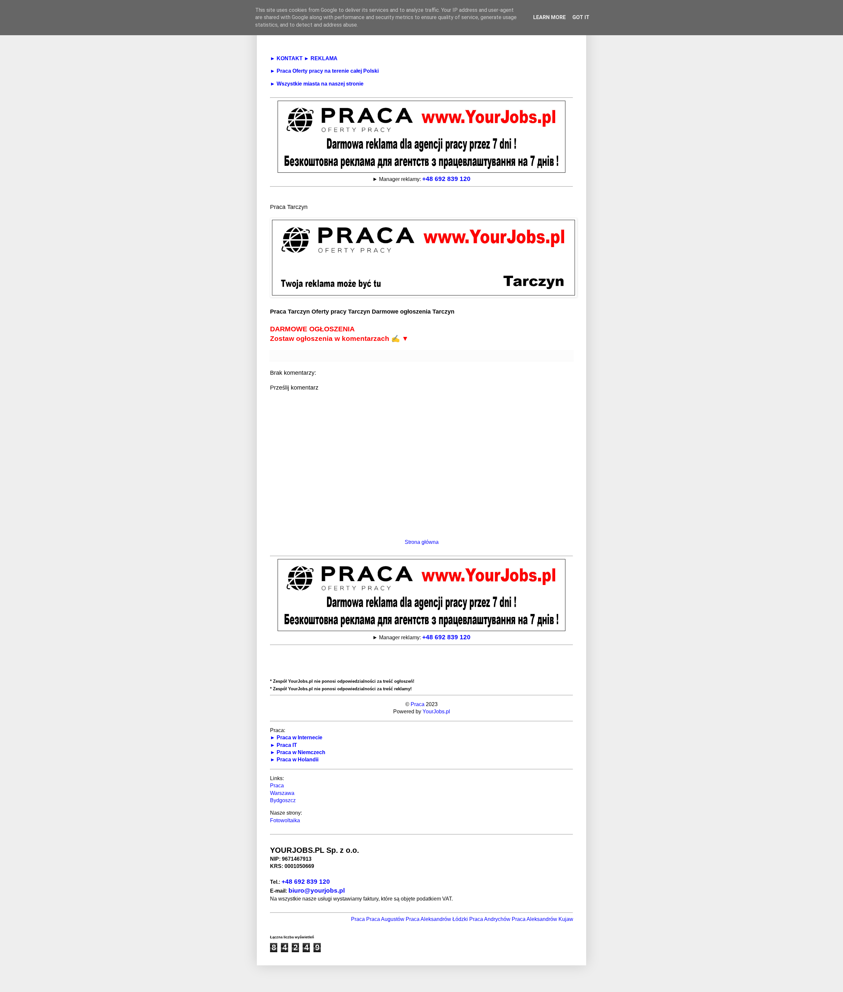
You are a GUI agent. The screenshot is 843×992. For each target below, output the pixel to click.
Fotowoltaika (285, 820)
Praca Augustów (365, 919)
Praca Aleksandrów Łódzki (416, 919)
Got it (580, 17)
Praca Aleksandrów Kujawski (525, 919)
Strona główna (422, 542)
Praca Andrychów (469, 919)
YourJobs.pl (436, 711)
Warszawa (282, 793)
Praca (417, 704)
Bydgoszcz (283, 800)
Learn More (549, 17)
